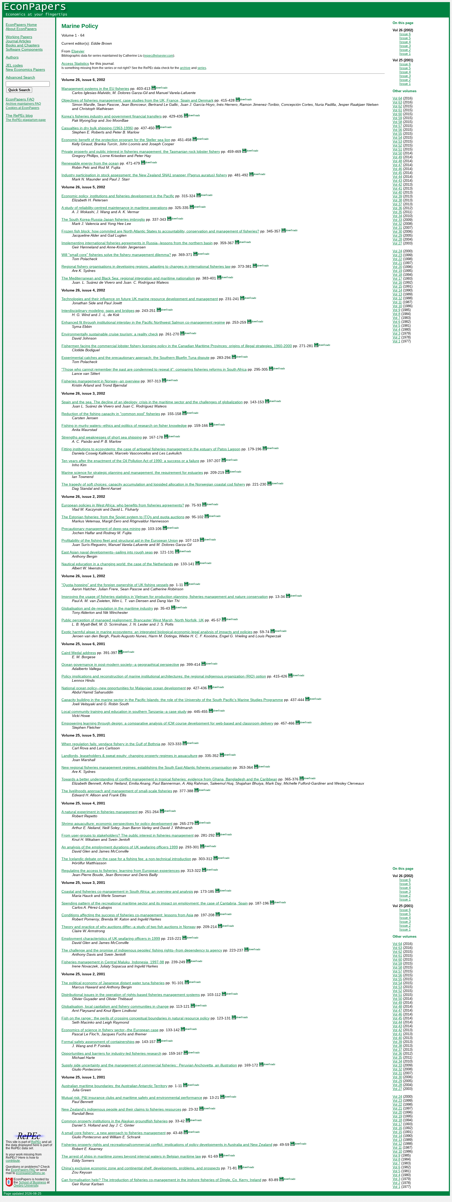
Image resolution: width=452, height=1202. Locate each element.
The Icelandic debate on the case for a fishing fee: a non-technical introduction (126, 859)
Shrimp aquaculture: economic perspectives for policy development (116, 823)
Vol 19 (397, 271)
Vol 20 (397, 267)
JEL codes (14, 65)
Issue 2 (405, 50)
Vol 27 (397, 243)
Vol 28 (397, 239)
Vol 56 (397, 130)
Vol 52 (397, 145)
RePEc (36, 1141)
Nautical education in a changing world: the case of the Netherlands (117, 564)
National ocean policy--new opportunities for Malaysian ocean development (123, 688)
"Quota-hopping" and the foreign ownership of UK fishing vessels (114, 585)
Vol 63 (397, 102)
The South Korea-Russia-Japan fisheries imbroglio (103, 219)
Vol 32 (397, 224)
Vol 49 (397, 157)
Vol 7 (396, 318)
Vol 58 (397, 122)
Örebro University (26, 1185)
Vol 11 (397, 302)
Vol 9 (396, 310)
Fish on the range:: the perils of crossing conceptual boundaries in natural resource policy (135, 1018)
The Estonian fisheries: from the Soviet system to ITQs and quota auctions (122, 517)
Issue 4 (405, 42)
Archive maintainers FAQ (23, 103)
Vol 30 (397, 232)
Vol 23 (397, 255)
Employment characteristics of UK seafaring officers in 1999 (110, 938)
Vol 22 (397, 259)
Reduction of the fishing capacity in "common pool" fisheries (110, 414)
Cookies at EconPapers (22, 107)
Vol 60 (397, 114)
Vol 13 (397, 294)
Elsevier (77, 51)
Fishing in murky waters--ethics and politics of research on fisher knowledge (124, 425)
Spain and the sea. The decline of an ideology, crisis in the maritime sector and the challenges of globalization (152, 402)
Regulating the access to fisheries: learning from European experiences (120, 870)
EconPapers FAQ (20, 99)
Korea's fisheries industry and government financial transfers (111, 116)
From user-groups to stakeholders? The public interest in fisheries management (127, 835)
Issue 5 (405, 38)
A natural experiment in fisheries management (99, 812)
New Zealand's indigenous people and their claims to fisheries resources (121, 1109)
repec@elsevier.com (158, 55)
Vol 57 (397, 126)
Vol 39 (397, 196)
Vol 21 (397, 263)
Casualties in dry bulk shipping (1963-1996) (97, 128)
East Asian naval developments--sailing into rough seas (107, 552)
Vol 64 (397, 98)
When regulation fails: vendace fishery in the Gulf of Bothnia (110, 744)
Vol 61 (397, 110)
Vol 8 (396, 314)
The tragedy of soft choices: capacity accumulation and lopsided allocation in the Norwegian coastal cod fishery (153, 484)
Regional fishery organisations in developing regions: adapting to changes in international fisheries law (145, 266)
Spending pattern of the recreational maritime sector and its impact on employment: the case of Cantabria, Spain (154, 903)
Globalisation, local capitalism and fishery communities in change (115, 1006)
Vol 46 (397, 169)
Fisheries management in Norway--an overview (100, 381)
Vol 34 (397, 216)
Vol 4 (396, 329)
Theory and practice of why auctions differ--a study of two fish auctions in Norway (128, 927)
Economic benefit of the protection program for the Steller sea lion (115, 140)
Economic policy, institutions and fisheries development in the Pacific (117, 196)
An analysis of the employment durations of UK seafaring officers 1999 (119, 847)
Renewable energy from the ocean (90, 163)
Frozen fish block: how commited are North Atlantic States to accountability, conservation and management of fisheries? (160, 231)
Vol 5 (396, 326)
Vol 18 (397, 275)
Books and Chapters (22, 45)
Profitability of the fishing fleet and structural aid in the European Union (119, 540)
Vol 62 (397, 106)
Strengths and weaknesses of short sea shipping (101, 437)
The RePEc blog (19, 115)
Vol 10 (397, 306)
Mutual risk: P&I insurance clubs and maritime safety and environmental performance (131, 1097)
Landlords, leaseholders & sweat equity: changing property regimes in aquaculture (129, 756)
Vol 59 (397, 118)
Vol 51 (397, 149)
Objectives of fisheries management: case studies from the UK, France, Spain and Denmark (137, 100)
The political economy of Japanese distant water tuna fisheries (113, 983)
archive (185, 67)
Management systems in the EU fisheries (95, 88)
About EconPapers (21, 29)
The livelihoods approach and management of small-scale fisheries (116, 791)
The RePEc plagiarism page (26, 119)
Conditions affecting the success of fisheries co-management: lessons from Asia (127, 915)
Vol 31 (397, 228)
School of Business (32, 1182)
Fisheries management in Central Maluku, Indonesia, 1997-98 (112, 962)
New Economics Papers (25, 69)
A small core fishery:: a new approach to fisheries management (113, 1133)
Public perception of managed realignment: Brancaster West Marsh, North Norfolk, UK (132, 620)
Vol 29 (397, 235)
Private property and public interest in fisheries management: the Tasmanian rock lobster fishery (140, 151)
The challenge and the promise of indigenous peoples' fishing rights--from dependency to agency (141, 950)
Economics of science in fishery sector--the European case (110, 1030)
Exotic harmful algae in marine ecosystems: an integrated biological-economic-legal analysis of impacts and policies (156, 632)
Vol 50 (397, 153)
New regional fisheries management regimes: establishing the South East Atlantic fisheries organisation (146, 767)
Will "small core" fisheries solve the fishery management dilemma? (116, 255)
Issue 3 (405, 46)
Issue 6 (405, 34)
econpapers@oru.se (30, 1173)
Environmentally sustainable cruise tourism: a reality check (109, 334)
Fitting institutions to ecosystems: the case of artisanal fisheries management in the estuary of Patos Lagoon (150, 449)
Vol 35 (397, 212)
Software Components (24, 49)
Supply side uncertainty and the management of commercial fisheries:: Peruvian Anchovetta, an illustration (149, 1065)
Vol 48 (397, 161)
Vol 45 (397, 173)
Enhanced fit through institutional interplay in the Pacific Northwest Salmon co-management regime (143, 322)
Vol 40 (397, 192)
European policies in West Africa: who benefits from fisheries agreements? (122, 505)
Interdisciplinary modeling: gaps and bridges (97, 310)
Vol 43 (397, 181)
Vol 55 (397, 134)
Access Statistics (75, 63)
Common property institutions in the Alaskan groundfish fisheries (114, 1121)
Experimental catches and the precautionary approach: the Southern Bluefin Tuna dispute (135, 357)
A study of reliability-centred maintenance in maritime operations (114, 208)
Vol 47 (397, 165)
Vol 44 (397, 177)
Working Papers (19, 37)
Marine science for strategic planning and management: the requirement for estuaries (132, 472)
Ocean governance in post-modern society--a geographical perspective (120, 664)
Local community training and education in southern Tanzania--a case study (124, 711)
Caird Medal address (78, 653)
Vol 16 (397, 282)
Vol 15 (397, 286)
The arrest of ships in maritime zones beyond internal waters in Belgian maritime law (131, 1156)
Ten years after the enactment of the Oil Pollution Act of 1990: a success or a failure (130, 461)
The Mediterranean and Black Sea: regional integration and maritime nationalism (128, 278)
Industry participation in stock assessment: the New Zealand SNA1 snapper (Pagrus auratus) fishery (144, 175)
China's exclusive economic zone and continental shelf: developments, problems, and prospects (140, 1168)
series (201, 67)
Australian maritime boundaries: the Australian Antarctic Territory (114, 1086)
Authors (12, 57)
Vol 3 (396, 333)
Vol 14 (397, 290)
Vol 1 (396, 341)
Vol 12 (397, 298)
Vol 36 (397, 208)
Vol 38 (397, 200)
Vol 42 (397, 184)
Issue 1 (405, 54)
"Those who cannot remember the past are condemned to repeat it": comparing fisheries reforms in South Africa (154, 369)
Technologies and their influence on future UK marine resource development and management (139, 299)
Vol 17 (397, 279)
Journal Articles (18, 41)
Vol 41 (397, 188)
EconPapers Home (21, 24)
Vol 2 (396, 337)
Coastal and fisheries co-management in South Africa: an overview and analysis (127, 891)
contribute (13, 1160)
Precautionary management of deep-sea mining (100, 529)
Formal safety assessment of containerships (97, 1042)
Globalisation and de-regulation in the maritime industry (107, 608)
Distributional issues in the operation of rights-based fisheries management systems (130, 995)
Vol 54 (397, 137)
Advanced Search (20, 77)
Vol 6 (396, 322)
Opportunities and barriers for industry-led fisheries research (111, 1053)
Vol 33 (397, 220)
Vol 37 (397, 204)
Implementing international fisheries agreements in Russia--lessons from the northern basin (137, 243)
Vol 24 (397, 251)
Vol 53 (397, 141)
